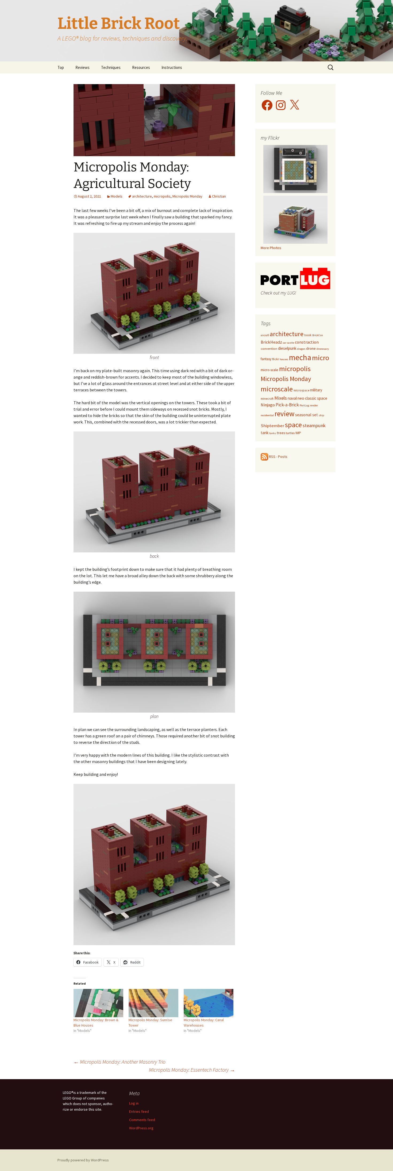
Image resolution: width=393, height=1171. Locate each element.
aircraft (265, 335)
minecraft (267, 398)
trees (281, 432)
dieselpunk (287, 348)
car (284, 342)
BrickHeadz (271, 342)
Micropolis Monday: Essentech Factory (192, 1069)
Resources (141, 67)
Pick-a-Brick (287, 405)
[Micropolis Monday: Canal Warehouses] (208, 1003)
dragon (301, 349)
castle (290, 342)
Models (116, 196)
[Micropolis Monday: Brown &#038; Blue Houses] (98, 1003)
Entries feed (139, 1111)
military (316, 389)
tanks (272, 433)
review (284, 413)
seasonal (303, 414)
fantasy (266, 358)
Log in (133, 1103)
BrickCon (317, 335)
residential (267, 415)
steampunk (314, 425)
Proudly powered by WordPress (83, 1160)
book (307, 335)
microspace (301, 390)
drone (311, 348)
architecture (142, 196)
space (293, 424)
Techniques (111, 67)
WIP (298, 433)
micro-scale (269, 369)
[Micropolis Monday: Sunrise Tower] (153, 1003)
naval (292, 398)
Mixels (280, 398)
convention (269, 349)
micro (320, 357)
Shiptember (272, 426)
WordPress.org (141, 1128)
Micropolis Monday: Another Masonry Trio (119, 1061)
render (314, 405)
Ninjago (268, 405)
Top (60, 67)
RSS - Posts (277, 456)
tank (264, 432)
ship (321, 415)
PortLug (304, 405)
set (315, 414)
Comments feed (142, 1119)
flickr (275, 359)
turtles (290, 433)
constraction (307, 342)
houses (284, 359)
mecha (300, 357)
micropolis (162, 196)
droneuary (323, 349)
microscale (277, 388)
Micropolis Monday (187, 196)
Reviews (82, 67)
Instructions (171, 67)
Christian (219, 196)
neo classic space (312, 398)
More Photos (271, 247)
